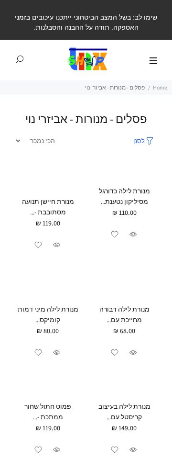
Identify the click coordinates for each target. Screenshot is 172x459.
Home (160, 87)
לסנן (139, 141)
